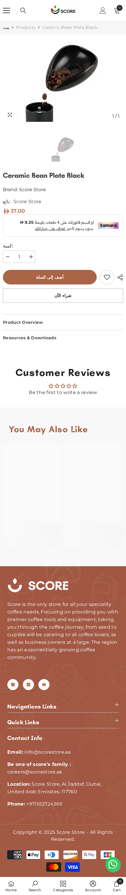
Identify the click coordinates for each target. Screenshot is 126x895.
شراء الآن (63, 295)
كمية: (8, 246)
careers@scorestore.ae (34, 772)
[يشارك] (118, 277)
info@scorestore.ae (47, 752)
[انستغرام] (12, 684)
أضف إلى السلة (51, 277)
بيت (6, 27)
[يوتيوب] (44, 684)
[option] (63, 78)
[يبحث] (23, 10)
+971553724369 (44, 804)
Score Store (32, 189)
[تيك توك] (28, 684)
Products (25, 27)
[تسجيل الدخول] (103, 10)
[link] (107, 277)
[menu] (6, 10)
